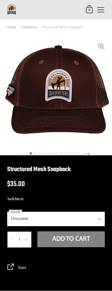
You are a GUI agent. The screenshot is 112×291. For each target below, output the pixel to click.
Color (15, 212)
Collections (29, 27)
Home (11, 27)
